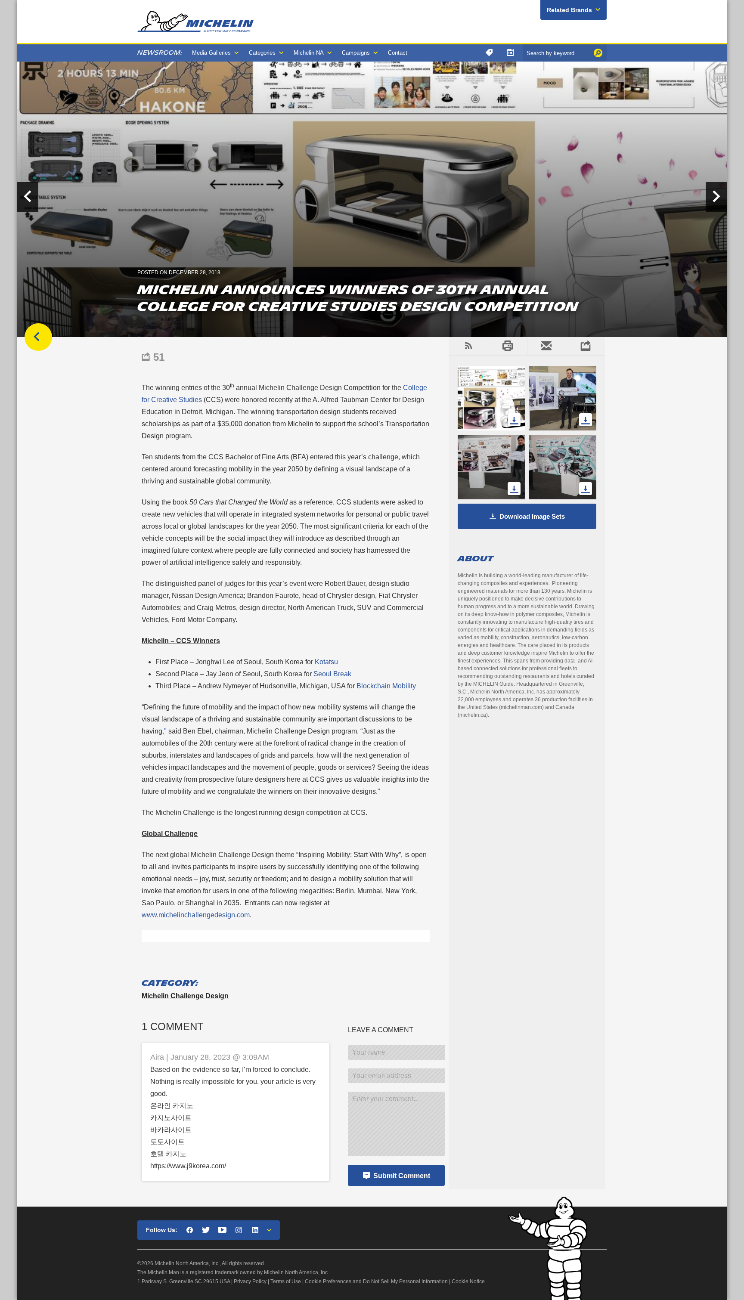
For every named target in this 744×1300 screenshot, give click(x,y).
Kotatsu (326, 661)
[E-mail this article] (546, 346)
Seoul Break (332, 674)
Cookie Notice (468, 1281)
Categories (262, 53)
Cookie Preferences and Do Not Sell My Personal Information (376, 1281)
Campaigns (356, 53)
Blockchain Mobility (386, 686)
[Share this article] (585, 346)
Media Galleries (211, 53)
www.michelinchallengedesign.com (196, 915)
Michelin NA (309, 53)
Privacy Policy (250, 1281)
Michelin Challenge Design (185, 996)
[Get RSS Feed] (468, 346)
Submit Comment (401, 1175)
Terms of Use (285, 1281)
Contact (397, 53)
